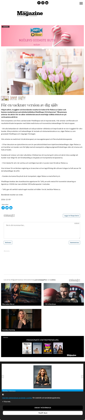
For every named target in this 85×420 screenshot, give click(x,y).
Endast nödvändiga (43, 408)
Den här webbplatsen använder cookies (17, 398)
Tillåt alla (42, 413)
